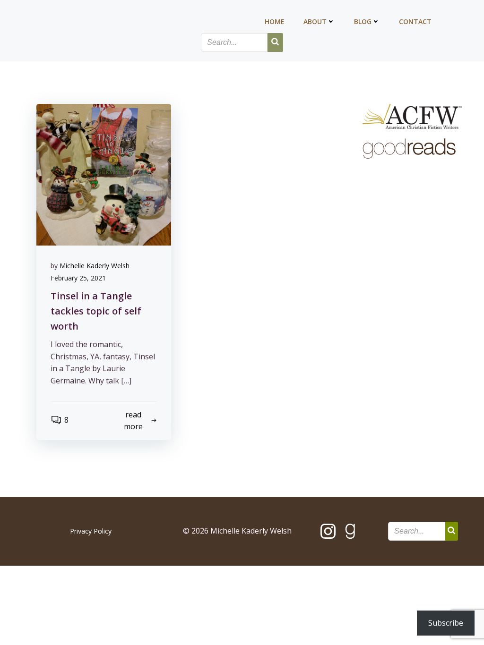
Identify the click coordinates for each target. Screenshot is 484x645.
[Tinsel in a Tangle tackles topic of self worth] (103, 174)
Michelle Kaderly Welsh (95, 265)
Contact (415, 21)
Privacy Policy (91, 530)
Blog (363, 21)
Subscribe (445, 623)
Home (275, 21)
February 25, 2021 (78, 277)
